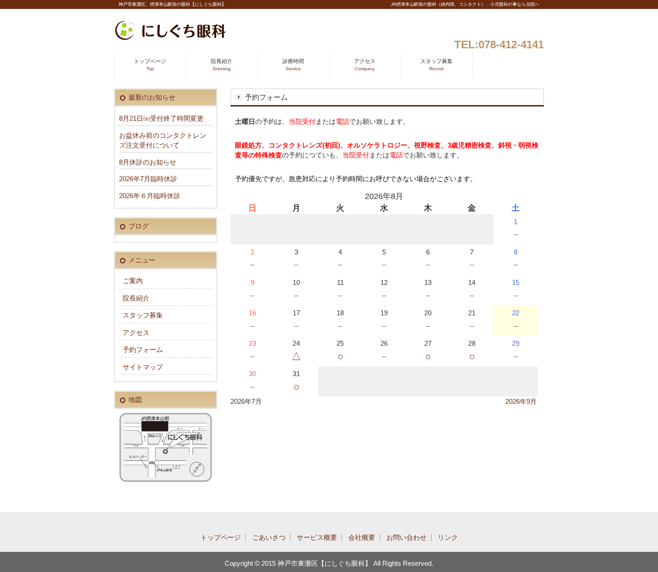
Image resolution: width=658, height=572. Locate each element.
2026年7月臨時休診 (148, 178)
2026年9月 (521, 401)
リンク (448, 537)
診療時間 (293, 64)
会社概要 (361, 537)
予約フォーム (143, 349)
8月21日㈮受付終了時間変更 (161, 118)
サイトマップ (143, 367)
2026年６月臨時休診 (149, 195)
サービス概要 (317, 537)
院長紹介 (221, 64)
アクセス (365, 64)
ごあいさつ (269, 537)
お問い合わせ (406, 537)
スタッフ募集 (436, 64)
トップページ (150, 64)
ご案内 (133, 280)
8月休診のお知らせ (147, 162)
